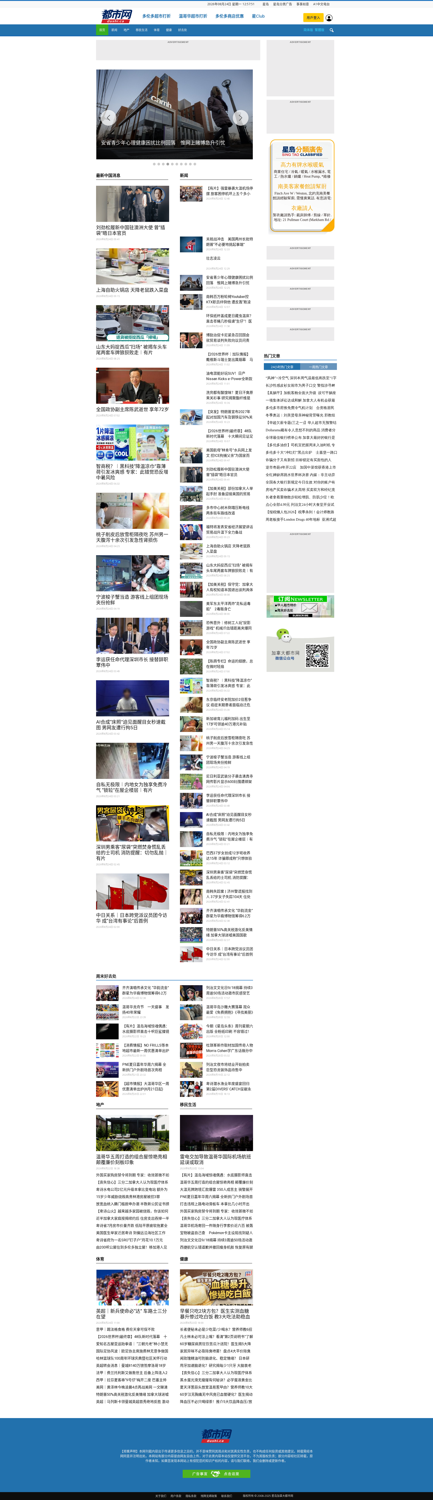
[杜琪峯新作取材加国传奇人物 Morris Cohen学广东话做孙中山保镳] (191, 1051)
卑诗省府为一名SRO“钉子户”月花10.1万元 (130, 1240)
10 (194, 164)
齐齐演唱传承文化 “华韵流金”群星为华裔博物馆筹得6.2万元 (229, 916)
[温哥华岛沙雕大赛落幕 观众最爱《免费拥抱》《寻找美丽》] (191, 1012)
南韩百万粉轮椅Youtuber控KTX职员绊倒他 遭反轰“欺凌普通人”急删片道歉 (228, 302)
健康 (169, 30)
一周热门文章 (318, 367)
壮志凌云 (213, 258)
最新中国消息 (108, 175)
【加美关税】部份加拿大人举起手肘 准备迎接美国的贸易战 (229, 494)
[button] (331, 30)
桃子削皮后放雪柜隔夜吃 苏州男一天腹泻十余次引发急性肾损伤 (132, 537)
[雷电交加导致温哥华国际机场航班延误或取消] (216, 1133)
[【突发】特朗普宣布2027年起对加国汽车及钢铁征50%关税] (191, 417)
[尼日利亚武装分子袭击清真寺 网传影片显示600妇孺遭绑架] (191, 781)
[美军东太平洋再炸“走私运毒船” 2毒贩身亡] (191, 609)
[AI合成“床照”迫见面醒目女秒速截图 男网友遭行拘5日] (132, 698)
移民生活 (141, 30)
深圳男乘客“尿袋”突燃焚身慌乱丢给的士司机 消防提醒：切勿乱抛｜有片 (132, 852)
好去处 (182, 30)
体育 (157, 30)
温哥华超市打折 (193, 16)
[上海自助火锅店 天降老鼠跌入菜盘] (132, 266)
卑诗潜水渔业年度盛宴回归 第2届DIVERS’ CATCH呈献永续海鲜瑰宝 (228, 1089)
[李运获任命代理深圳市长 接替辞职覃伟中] (132, 636)
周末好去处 (106, 976)
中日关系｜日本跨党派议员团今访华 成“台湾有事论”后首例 (131, 918)
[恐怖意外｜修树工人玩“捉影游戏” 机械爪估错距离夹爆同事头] (191, 628)
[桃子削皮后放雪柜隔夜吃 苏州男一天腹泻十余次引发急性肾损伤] (132, 511)
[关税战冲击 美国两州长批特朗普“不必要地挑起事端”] (191, 244)
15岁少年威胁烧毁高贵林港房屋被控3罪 (128, 1197)
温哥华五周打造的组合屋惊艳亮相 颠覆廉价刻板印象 (131, 1159)
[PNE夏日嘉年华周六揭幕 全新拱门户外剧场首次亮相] (107, 1070)
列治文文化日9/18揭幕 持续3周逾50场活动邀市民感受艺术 (229, 993)
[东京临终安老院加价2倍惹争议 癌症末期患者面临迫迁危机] (191, 705)
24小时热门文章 (282, 367)
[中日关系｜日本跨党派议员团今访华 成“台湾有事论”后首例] (132, 891)
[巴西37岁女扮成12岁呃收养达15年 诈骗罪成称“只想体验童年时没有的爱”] (191, 858)
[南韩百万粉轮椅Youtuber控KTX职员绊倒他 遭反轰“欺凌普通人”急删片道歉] (191, 302)
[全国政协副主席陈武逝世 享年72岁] (132, 386)
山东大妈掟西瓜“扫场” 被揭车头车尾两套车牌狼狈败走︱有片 (131, 349)
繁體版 (319, 30)
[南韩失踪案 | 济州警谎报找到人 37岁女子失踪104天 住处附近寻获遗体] (191, 897)
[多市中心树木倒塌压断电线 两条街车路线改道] (191, 513)
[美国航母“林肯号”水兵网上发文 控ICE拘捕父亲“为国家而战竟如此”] (191, 455)
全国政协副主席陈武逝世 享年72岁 (132, 409)
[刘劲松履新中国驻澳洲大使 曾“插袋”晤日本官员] (132, 204)
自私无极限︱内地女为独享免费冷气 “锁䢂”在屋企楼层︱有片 (131, 787)
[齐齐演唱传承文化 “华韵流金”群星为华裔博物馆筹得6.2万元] (191, 916)
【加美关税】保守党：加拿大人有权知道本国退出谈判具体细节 (229, 589)
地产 (126, 30)
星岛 (266, 4)
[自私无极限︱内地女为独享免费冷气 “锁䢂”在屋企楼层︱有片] (132, 761)
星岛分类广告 (282, 4)
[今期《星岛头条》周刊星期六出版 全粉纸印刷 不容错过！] (191, 1031)
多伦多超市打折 (156, 16)
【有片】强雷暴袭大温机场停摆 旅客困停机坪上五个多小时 (229, 193)
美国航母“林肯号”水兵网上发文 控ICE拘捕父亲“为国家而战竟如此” (229, 455)
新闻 (114, 30)
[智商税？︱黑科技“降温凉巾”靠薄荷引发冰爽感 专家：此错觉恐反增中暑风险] (132, 443)
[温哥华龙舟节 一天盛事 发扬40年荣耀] (107, 1012)
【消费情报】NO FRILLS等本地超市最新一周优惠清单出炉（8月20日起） (145, 1050)
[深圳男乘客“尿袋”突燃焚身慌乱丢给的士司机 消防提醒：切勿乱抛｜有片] (132, 823)
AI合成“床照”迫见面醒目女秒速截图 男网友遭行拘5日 (131, 724)
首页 (102, 30)
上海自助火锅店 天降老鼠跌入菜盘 (132, 290)
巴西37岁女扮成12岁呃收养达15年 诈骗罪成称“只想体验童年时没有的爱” (229, 858)
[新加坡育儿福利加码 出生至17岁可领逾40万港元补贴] (191, 724)
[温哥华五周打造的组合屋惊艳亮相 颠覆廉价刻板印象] (132, 1133)
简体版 (308, 30)
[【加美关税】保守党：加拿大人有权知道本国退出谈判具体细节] (191, 590)
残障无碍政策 (209, 1496)
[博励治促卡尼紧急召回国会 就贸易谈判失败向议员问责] (191, 340)
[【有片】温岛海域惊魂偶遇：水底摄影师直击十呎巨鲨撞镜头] (107, 1031)
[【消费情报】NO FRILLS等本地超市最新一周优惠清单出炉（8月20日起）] (107, 1051)
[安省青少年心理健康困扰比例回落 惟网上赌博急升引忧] (191, 283)
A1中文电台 (321, 4)
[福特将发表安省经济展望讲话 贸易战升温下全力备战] (191, 532)
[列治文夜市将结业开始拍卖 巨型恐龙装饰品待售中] (191, 1070)
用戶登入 (313, 17)
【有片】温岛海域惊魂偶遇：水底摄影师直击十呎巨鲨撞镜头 (145, 1031)
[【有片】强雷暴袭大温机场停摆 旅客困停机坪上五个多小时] (191, 194)
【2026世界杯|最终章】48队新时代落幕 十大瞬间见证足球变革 (229, 436)
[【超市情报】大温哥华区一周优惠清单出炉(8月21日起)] (107, 1089)
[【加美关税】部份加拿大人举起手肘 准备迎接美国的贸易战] (191, 494)
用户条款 (175, 1496)
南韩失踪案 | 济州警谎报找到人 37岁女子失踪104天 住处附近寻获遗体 (229, 896)
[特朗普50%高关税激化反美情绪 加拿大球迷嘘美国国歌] (191, 935)
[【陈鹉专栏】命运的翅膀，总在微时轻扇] (191, 666)
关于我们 (160, 1496)
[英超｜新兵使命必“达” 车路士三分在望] (132, 1287)
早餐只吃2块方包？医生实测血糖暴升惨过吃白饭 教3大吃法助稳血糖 (215, 1316)
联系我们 (226, 1496)
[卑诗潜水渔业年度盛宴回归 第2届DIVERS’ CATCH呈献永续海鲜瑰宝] (191, 1089)
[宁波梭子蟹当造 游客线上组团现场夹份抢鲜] (132, 573)
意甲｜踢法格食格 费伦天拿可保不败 (125, 1329)
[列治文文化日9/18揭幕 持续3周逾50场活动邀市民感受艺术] (191, 993)
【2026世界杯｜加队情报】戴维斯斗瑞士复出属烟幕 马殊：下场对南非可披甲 (229, 359)
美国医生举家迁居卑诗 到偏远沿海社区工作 (131, 1233)
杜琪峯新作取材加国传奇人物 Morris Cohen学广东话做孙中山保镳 (231, 1050)
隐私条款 (191, 1496)
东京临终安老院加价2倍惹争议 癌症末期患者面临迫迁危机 (228, 705)
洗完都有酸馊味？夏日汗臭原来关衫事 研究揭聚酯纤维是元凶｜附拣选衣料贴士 (229, 398)
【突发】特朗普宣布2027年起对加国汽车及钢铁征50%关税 (229, 417)
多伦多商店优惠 (229, 16)
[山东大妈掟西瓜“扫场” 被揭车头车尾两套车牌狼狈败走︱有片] (132, 323)
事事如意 (302, 4)
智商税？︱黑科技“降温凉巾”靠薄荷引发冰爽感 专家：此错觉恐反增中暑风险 (132, 472)
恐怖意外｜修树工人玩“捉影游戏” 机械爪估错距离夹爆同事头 (229, 628)
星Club (258, 16)
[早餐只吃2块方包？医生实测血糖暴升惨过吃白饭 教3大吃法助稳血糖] (216, 1287)
